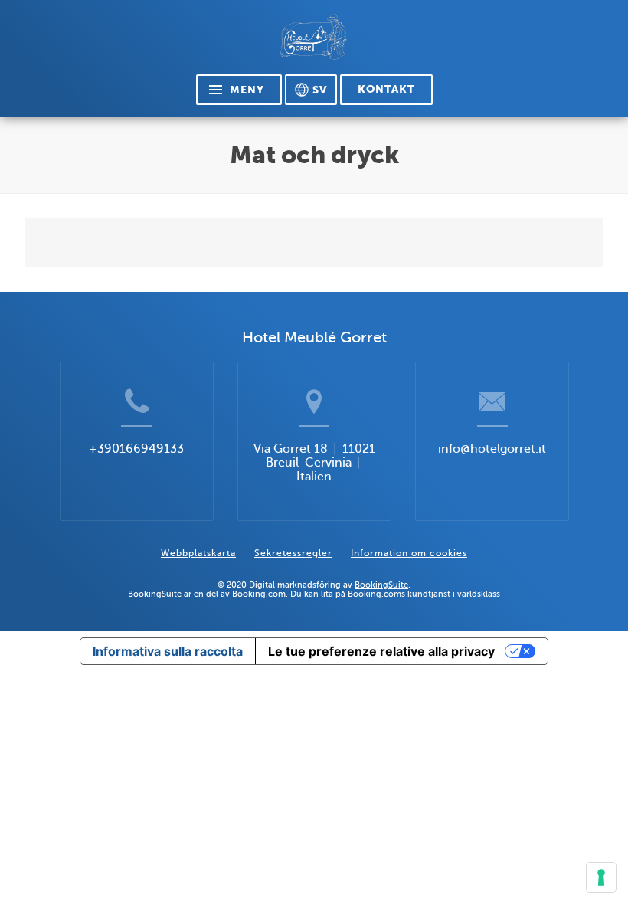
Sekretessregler (293, 553)
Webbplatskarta (198, 553)
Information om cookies (409, 553)
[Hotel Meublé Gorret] (313, 43)
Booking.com (259, 593)
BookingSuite (381, 584)
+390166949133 (136, 449)
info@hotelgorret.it (492, 449)
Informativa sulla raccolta (168, 651)
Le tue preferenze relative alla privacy (381, 651)
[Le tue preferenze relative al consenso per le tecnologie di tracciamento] (601, 877)
